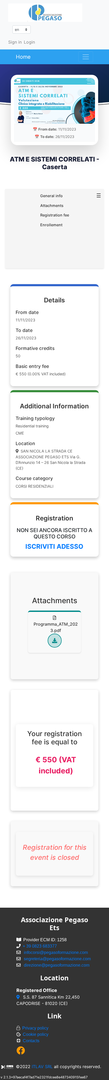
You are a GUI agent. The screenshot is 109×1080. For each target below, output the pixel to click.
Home (23, 57)
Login (29, 42)
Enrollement (51, 225)
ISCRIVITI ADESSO (54, 546)
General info (51, 195)
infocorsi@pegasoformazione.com (56, 952)
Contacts (31, 1041)
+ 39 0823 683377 (40, 946)
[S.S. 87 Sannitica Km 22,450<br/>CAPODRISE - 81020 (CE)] (18, 997)
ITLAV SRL (42, 1066)
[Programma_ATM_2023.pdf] (55, 641)
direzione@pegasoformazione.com (56, 965)
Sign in (15, 42)
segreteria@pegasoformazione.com (57, 959)
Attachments (51, 205)
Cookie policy (35, 1034)
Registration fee (54, 215)
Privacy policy (35, 1028)
